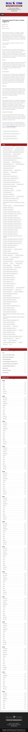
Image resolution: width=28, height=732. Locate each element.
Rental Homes (6, 28)
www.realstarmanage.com (12, 126)
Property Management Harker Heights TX (10, 363)
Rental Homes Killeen (7, 370)
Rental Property (5, 372)
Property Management (7, 359)
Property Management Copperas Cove (10, 361)
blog (3, 352)
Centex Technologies (21, 730)
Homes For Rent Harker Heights (9, 354)
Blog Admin (5, 24)
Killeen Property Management (8, 357)
